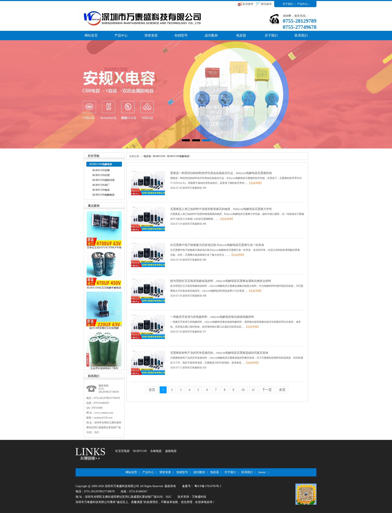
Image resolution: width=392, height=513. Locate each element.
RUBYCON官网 (101, 170)
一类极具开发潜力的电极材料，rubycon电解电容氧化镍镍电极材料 (212, 316)
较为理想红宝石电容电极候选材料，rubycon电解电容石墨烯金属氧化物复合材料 (220, 280)
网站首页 (91, 35)
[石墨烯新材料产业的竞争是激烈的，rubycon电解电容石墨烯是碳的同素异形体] (148, 374)
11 (253, 389)
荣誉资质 (151, 35)
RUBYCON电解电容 (103, 194)
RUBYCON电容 (101, 189)
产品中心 (302, 4)
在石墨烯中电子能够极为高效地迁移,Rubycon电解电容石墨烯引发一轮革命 (217, 244)
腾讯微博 (266, 4)
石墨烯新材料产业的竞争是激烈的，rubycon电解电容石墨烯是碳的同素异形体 (219, 352)
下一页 (267, 389)
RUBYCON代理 (101, 175)
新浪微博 (248, 4)
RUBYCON (159, 156)
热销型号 (181, 35)
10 (243, 389)
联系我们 (301, 35)
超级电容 (171, 451)
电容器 (241, 35)
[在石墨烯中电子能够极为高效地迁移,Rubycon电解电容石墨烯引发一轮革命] (148, 266)
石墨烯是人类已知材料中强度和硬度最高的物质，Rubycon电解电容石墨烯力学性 (221, 209)
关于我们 (288, 4)
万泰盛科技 (199, 496)
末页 (282, 389)
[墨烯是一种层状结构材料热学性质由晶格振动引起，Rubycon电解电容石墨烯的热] (148, 194)
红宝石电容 (122, 451)
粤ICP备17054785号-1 (207, 486)
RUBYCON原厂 (101, 185)
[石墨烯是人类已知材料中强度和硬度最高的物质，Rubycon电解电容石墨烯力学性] (148, 230)
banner (262, 472)
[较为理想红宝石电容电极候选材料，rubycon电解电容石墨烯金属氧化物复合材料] (148, 302)
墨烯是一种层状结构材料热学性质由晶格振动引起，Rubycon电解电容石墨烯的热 (221, 173)
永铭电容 (156, 451)
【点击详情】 (255, 183)
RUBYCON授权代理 (103, 180)
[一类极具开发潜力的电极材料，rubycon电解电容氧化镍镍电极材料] (148, 338)
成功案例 (211, 35)
